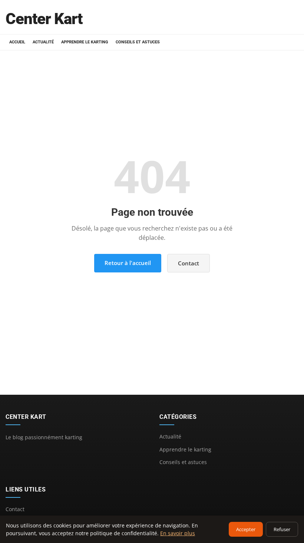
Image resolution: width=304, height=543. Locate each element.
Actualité (43, 42)
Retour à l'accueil (128, 262)
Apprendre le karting (84, 42)
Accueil (17, 42)
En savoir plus (177, 533)
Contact (188, 263)
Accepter (245, 529)
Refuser (282, 529)
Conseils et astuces (138, 42)
